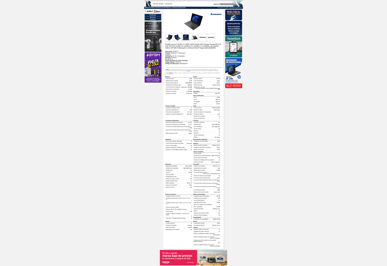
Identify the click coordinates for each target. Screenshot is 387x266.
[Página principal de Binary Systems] (148, 6)
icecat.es (188, 70)
